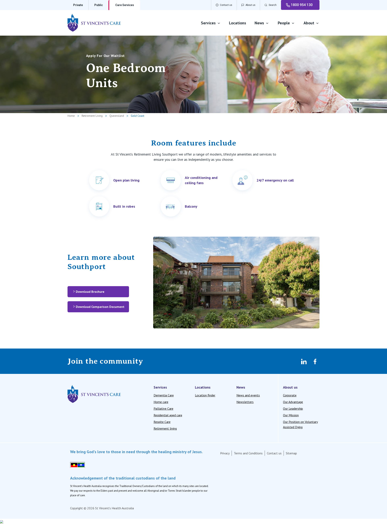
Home (71, 116)
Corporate (289, 395)
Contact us (274, 453)
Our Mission (291, 415)
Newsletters (245, 402)
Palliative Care (163, 408)
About (309, 23)
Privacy (225, 453)
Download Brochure (90, 292)
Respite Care (162, 422)
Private (78, 5)
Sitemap (291, 453)
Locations (237, 23)
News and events (248, 395)
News (259, 23)
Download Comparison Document (100, 307)
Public (98, 5)
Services (208, 23)
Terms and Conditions (248, 453)
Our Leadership (293, 408)
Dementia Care (164, 395)
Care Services (124, 5)
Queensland (116, 116)
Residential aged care (168, 415)
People (284, 23)
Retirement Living (92, 116)
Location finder (205, 395)
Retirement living (165, 428)
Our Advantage (293, 402)
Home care (161, 402)
